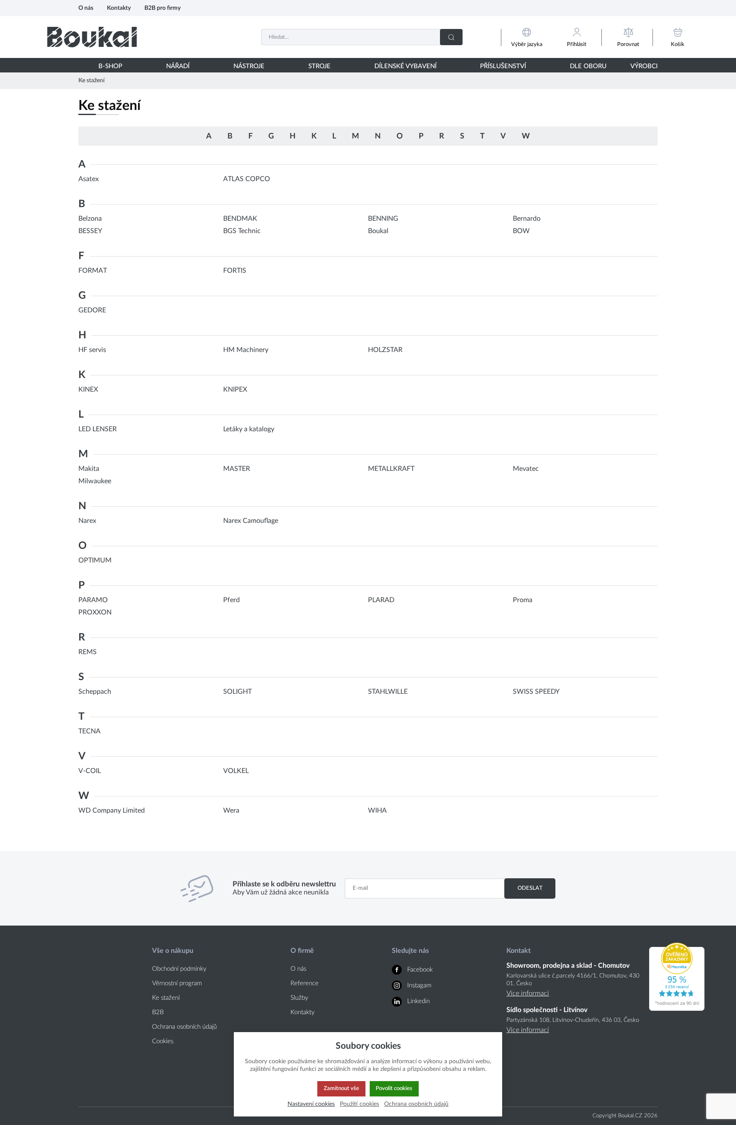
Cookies (162, 1041)
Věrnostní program (177, 983)
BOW (521, 231)
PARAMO (93, 600)
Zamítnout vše (341, 1088)
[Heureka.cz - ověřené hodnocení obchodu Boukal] (676, 1008)
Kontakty (119, 8)
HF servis (92, 349)
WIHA (377, 810)
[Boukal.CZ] (92, 37)
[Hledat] (451, 37)
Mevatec (526, 468)
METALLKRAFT (391, 468)
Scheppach (94, 691)
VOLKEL (236, 770)
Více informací (527, 993)
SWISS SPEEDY (536, 691)
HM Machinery (245, 349)
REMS (87, 652)
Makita (88, 468)
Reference (304, 983)
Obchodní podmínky (179, 969)
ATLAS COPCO (246, 179)
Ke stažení (166, 998)
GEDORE (92, 310)
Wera (231, 810)
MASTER (236, 468)
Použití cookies (359, 1104)
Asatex (88, 179)
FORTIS (234, 270)
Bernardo (526, 218)
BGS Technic (242, 231)
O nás (85, 8)
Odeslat (530, 888)
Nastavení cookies (311, 1104)
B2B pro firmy (162, 8)
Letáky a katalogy (248, 429)
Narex (87, 520)
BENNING (383, 218)
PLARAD (381, 600)
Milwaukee (94, 481)
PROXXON (95, 612)
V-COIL (89, 770)
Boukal (378, 231)
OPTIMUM (95, 560)
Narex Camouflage (250, 520)
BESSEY (90, 231)
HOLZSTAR (385, 349)
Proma (522, 600)
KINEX (88, 389)
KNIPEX (235, 389)
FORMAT (92, 270)
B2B (158, 1012)
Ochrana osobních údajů (184, 1027)
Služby (299, 998)
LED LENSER (97, 429)
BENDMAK (240, 218)
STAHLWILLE (388, 691)
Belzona (90, 218)
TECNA (89, 731)
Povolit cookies (394, 1088)
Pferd (231, 600)
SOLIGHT (237, 691)
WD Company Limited (111, 810)
